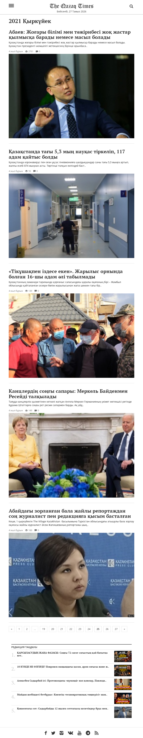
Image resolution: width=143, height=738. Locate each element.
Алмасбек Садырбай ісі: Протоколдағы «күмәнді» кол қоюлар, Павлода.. (61, 680)
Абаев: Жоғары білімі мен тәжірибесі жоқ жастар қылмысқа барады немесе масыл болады (70, 34)
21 (61, 629)
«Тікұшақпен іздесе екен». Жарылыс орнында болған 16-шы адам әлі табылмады (66, 274)
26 (107, 629)
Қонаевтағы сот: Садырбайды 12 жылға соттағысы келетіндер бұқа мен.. (62, 708)
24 (89, 629)
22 (70, 629)
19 (43, 629)
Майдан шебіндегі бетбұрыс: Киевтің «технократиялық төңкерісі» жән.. (62, 694)
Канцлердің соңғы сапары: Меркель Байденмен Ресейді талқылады (68, 394)
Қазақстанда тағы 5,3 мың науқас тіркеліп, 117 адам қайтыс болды (67, 154)
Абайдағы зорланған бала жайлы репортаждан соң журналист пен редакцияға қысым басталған (70, 513)
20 (52, 629)
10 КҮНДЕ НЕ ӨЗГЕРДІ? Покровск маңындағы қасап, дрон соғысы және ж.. (63, 666)
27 (116, 629)
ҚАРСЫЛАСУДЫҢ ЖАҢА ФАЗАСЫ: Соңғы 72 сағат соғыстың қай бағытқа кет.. (62, 654)
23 (79, 629)
